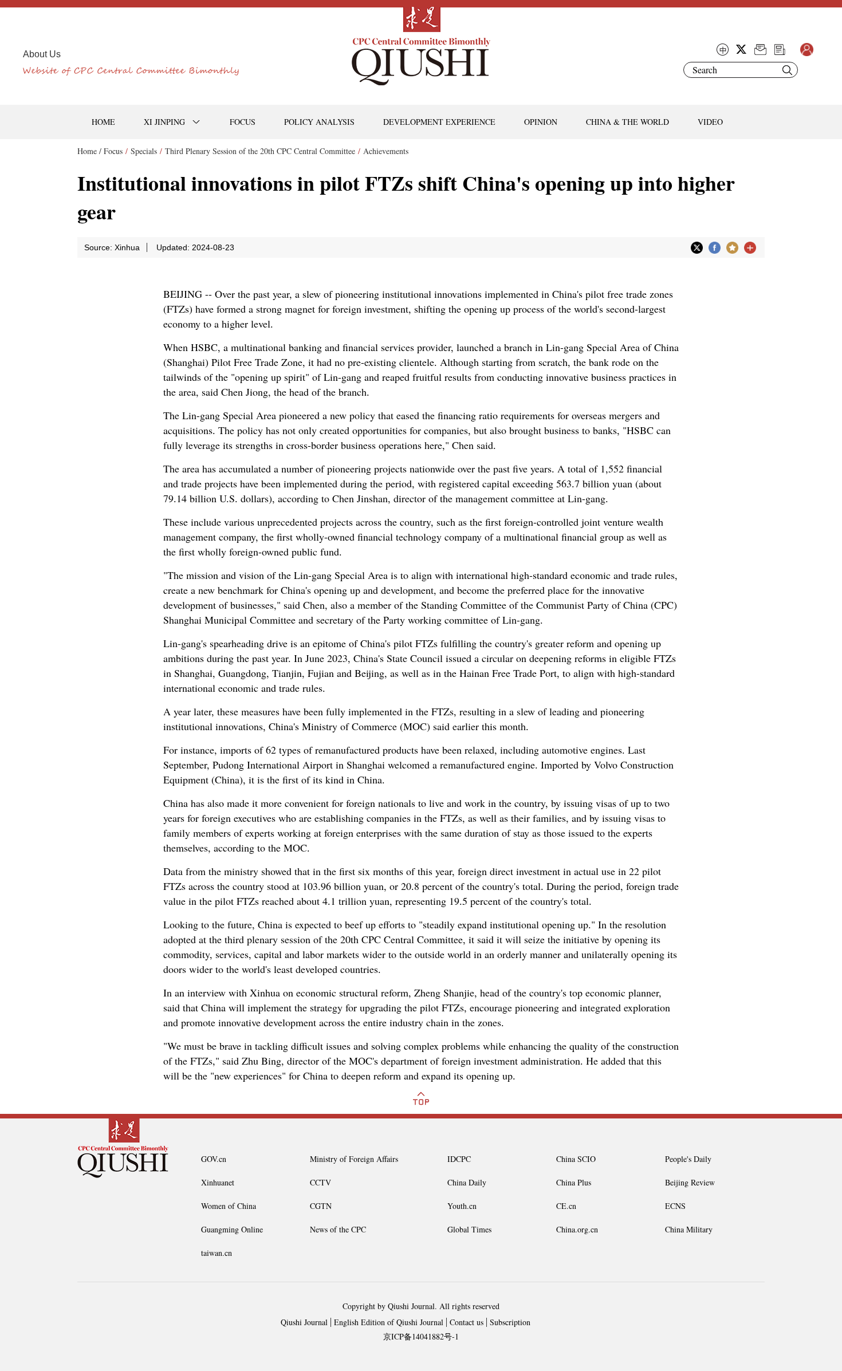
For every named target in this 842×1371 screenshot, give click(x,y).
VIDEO (710, 121)
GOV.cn (213, 1158)
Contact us (466, 1322)
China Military (689, 1229)
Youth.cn (462, 1205)
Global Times (469, 1229)
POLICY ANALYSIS (319, 121)
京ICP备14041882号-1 (421, 1336)
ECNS (675, 1205)
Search (787, 69)
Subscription (510, 1322)
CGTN (321, 1205)
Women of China (228, 1205)
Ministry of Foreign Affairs (354, 1158)
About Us (42, 54)
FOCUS (242, 121)
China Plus (573, 1182)
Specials (144, 150)
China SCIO (576, 1158)
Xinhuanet (217, 1182)
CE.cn (566, 1205)
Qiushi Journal (304, 1322)
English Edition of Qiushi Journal (388, 1322)
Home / (89, 150)
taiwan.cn (216, 1252)
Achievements (385, 150)
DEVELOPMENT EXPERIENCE (439, 121)
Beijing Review (690, 1182)
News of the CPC (338, 1229)
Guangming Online (232, 1229)
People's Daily (688, 1158)
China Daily (466, 1182)
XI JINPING (164, 121)
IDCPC (459, 1158)
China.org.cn (577, 1229)
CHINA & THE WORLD (627, 121)
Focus (113, 150)
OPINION (540, 121)
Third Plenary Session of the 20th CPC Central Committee (260, 150)
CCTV (320, 1182)
